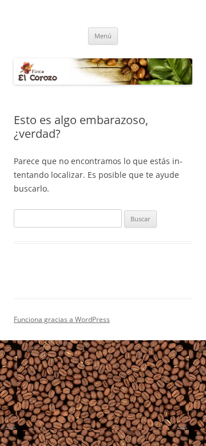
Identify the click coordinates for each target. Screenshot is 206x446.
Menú (103, 35)
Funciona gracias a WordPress (62, 319)
